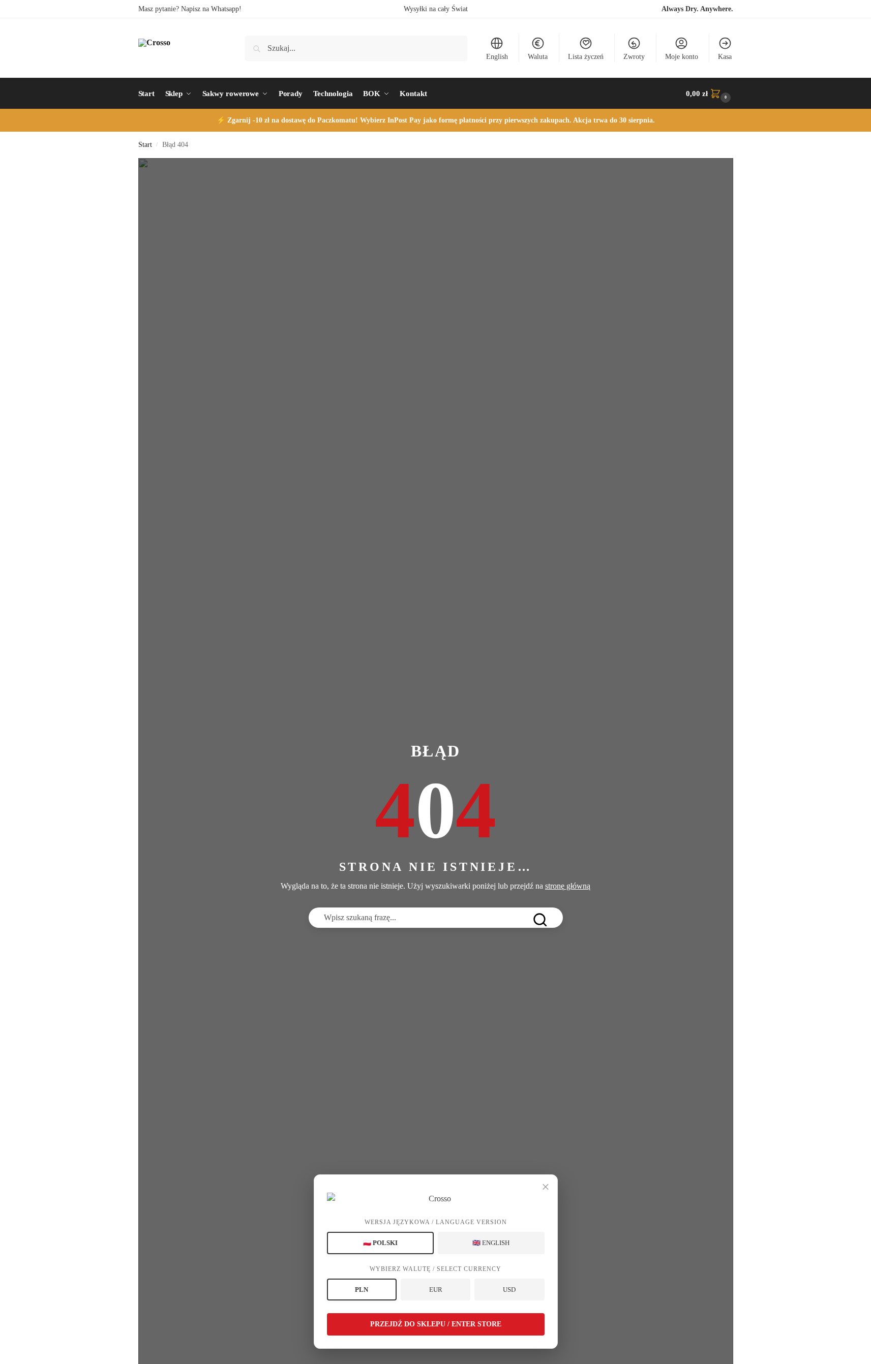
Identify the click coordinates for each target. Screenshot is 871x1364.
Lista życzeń (586, 56)
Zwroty (634, 56)
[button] (709, 93)
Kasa (725, 56)
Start (145, 144)
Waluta (538, 56)
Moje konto (681, 56)
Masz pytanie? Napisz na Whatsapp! (190, 9)
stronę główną (567, 886)
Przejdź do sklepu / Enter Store (435, 1324)
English (497, 56)
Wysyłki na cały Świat (436, 9)
